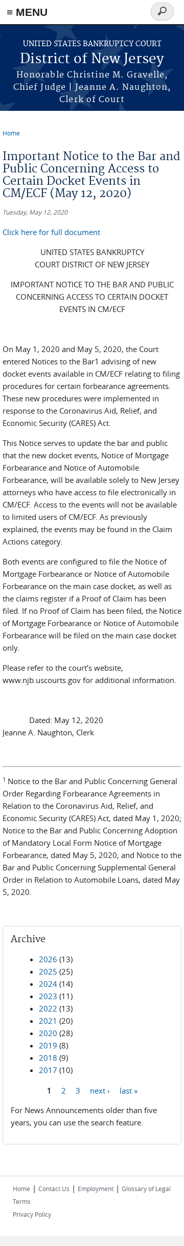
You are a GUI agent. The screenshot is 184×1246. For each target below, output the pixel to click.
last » (128, 1090)
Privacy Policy (32, 1214)
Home (11, 133)
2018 (48, 1058)
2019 (48, 1045)
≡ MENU (27, 12)
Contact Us (54, 1188)
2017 (48, 1070)
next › (100, 1090)
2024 (48, 984)
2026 (48, 959)
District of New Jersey (92, 59)
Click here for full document (51, 232)
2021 (48, 1021)
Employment (95, 1188)
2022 (48, 1008)
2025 (48, 971)
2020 (48, 1033)
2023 (48, 996)
